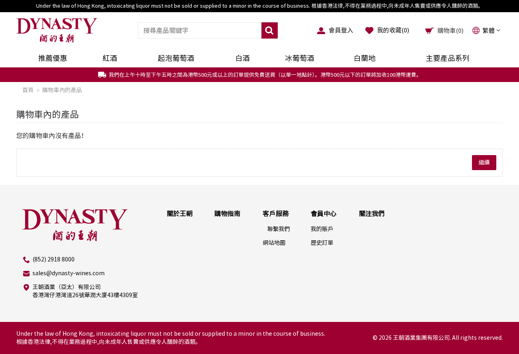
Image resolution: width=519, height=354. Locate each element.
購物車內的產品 (62, 90)
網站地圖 (274, 243)
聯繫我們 (278, 229)
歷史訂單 (322, 243)
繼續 (484, 162)
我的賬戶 (322, 229)
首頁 (28, 90)
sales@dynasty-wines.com (68, 273)
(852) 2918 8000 (53, 259)
